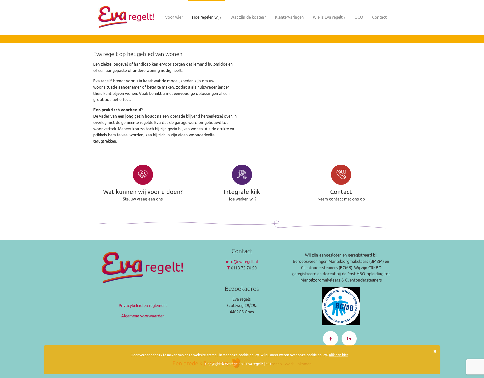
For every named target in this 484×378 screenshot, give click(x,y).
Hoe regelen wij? (206, 17)
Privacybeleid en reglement (143, 305)
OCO (358, 17)
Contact (379, 17)
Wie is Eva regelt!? (329, 17)
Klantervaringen (289, 17)
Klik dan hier (338, 355)
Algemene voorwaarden (143, 316)
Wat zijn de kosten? (248, 17)
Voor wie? (174, 17)
